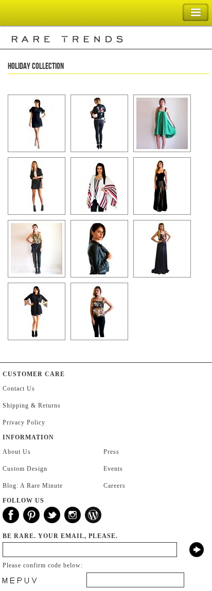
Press (111, 451)
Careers (114, 485)
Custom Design (25, 468)
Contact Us (19, 388)
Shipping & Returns (32, 405)
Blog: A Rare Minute (33, 485)
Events (113, 468)
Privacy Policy (24, 422)
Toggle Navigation (195, 13)
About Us (17, 451)
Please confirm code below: (43, 565)
